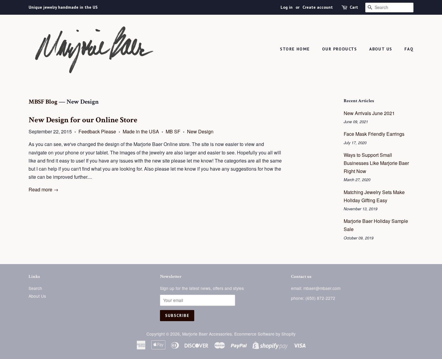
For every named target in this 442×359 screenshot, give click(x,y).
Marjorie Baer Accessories (207, 334)
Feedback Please (97, 131)
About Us (380, 49)
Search (35, 288)
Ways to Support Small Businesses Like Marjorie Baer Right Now (376, 163)
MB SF (173, 131)
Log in (287, 7)
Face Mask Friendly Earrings (374, 133)
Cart (354, 7)
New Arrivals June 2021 (369, 113)
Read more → (43, 189)
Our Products (339, 49)
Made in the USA (141, 131)
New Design (200, 131)
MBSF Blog (43, 102)
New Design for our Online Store (83, 120)
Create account (317, 7)
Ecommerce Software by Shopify (265, 334)
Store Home (295, 49)
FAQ (408, 49)
